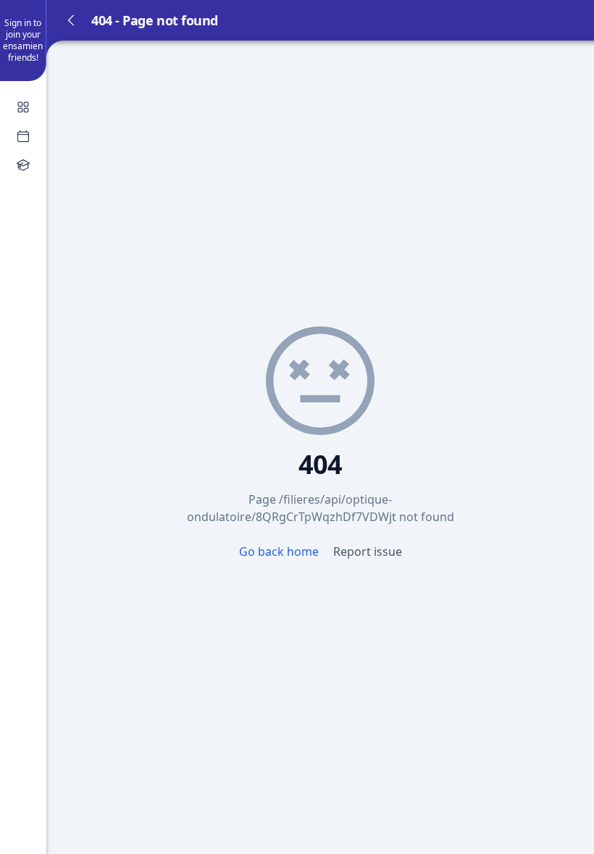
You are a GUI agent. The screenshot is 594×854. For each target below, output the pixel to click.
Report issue (367, 551)
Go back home (280, 551)
